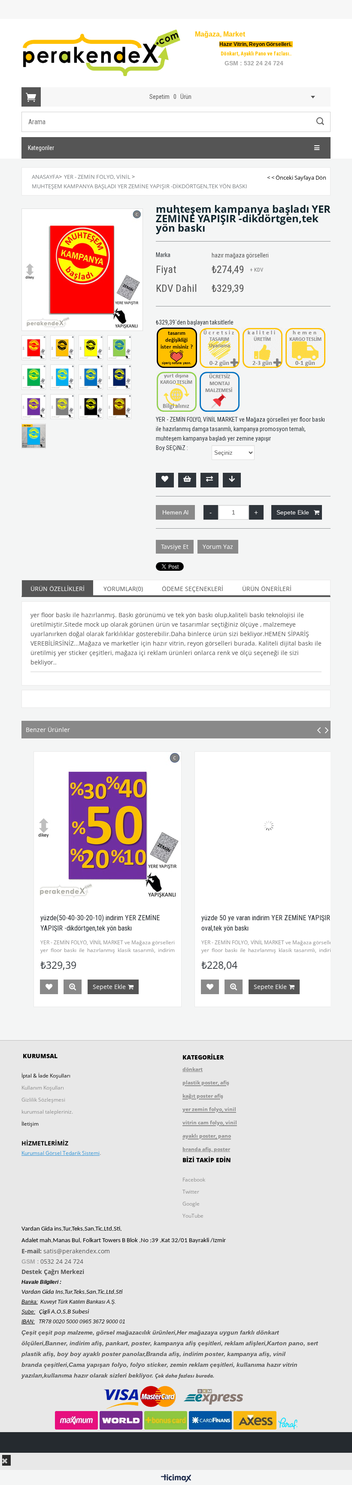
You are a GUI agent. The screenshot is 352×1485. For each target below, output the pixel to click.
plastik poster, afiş (205, 1082)
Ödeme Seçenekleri (192, 589)
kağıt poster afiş (202, 1095)
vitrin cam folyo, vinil (209, 1122)
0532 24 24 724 (61, 1261)
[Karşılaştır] (209, 480)
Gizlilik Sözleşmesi (43, 1099)
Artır (256, 512)
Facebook (193, 1179)
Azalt (210, 512)
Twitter (190, 1191)
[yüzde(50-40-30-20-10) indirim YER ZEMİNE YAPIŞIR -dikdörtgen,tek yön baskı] (95, 825)
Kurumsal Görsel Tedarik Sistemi (60, 1153)
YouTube (192, 1215)
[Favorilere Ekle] (165, 480)
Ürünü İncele (61, 987)
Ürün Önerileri (266, 589)
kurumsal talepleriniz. (47, 1111)
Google (191, 1203)
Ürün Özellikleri (57, 589)
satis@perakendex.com (76, 1251)
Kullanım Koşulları (42, 1087)
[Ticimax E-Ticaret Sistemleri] (176, 1478)
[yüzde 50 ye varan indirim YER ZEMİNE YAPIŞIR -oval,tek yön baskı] (256, 825)
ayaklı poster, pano (206, 1135)
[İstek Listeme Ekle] (187, 480)
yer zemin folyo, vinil (209, 1109)
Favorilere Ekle (37, 987)
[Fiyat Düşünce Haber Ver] (232, 480)
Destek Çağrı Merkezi (52, 1272)
